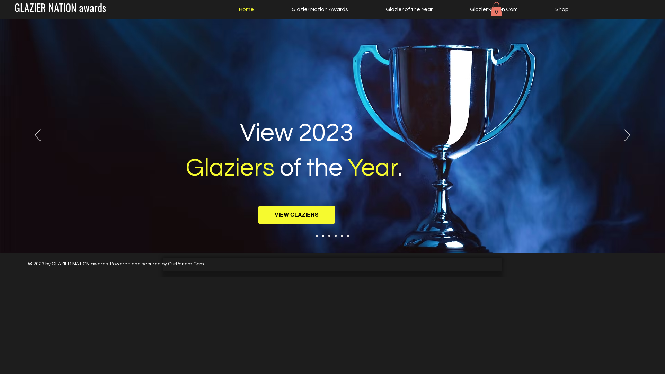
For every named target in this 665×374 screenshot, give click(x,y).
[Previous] (38, 135)
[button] (496, 9)
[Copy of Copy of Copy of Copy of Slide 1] (348, 236)
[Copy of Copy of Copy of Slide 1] (342, 236)
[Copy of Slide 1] (323, 236)
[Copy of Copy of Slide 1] (336, 236)
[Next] (627, 135)
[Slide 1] (317, 236)
